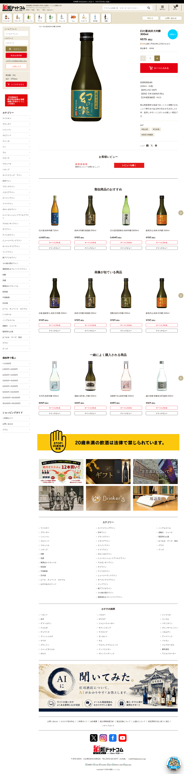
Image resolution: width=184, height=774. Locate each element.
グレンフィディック (106, 653)
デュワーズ (45, 632)
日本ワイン (7, 181)
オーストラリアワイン (11, 246)
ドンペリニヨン (105, 649)
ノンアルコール (9, 320)
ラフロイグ (103, 632)
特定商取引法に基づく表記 (158, 721)
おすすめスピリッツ (48, 584)
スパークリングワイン (106, 528)
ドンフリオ (166, 615)
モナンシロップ (105, 628)
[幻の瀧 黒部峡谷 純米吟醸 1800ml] (126, 210)
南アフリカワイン (10, 257)
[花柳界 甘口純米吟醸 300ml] (126, 376)
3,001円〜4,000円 (10, 380)
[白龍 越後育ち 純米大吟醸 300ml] (55, 293)
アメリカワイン (9, 235)
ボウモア (102, 619)
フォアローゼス (168, 645)
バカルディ (166, 632)
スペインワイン (9, 198)
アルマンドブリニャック (108, 645)
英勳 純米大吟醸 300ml (120, 313)
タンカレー (103, 636)
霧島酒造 (165, 649)
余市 (42, 619)
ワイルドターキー (169, 653)
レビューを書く (129, 165)
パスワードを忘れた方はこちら (16, 61)
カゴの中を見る (17, 84)
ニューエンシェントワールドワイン (16, 216)
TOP (40, 27)
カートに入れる (161, 68)
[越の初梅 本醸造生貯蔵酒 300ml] (162, 376)
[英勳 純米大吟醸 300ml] (126, 293)
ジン (4, 147)
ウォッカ (6, 141)
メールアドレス (10, 29)
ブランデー (7, 124)
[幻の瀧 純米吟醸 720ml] (55, 210)
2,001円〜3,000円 (10, 375)
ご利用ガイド (8, 418)
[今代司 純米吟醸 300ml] (55, 376)
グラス (5, 343)
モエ (100, 640)
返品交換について (124, 721)
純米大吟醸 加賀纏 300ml (85, 230)
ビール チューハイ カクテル (15, 309)
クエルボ (44, 628)
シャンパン (7, 130)
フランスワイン (9, 186)
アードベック (167, 636)
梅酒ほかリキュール (10, 286)
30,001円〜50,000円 (11, 403)
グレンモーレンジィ (170, 628)
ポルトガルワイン (10, 209)
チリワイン (7, 229)
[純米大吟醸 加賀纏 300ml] (90, 210)
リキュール (7, 164)
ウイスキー (7, 118)
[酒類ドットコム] (14, 8)
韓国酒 (5, 292)
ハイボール (7, 314)
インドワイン (8, 252)
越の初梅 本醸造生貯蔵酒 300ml (159, 396)
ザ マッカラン (46, 623)
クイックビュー (54, 248)
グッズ (5, 348)
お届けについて (139, 721)
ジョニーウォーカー (106, 623)
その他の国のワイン (10, 263)
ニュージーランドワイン (12, 240)
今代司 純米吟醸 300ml (49, 396)
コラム (5, 429)
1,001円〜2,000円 (10, 369)
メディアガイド (108, 726)
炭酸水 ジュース (10, 326)
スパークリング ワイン (12, 175)
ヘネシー (44, 615)
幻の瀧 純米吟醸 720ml (48, 230)
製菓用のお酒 (8, 331)
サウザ (43, 640)
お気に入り (17, 66)
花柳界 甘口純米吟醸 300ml (122, 396)
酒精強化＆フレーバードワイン (15, 269)
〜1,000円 (7, 363)
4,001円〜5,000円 (10, 386)
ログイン (162, 9)
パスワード (8, 38)
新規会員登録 (16, 55)
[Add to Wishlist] (64, 223)
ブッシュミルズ (47, 636)
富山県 (145, 129)
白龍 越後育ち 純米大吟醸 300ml (53, 313)
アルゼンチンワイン (10, 223)
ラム (4, 152)
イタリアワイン (9, 192)
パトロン (165, 640)
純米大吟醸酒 (148, 135)
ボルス (43, 653)
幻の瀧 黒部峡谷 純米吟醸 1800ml (124, 230)
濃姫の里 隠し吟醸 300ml (85, 396)
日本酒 (5, 303)
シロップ (6, 169)
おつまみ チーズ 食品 (12, 337)
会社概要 (93, 721)
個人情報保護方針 (107, 721)
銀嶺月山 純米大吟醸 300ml (157, 230)
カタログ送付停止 (67, 721)
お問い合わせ (171, 18)
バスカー (102, 615)
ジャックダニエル (48, 649)
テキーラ (6, 158)
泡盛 (4, 280)
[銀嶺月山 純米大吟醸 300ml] (162, 210)
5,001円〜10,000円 (11, 392)
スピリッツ (7, 135)
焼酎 (4, 275)
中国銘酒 (6, 297)
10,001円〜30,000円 (11, 397)
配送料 (142, 44)
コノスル (165, 619)
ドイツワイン (8, 203)
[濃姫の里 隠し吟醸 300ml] (90, 376)
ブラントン (45, 645)
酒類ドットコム (114, 769)
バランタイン (167, 623)
